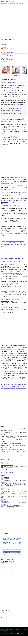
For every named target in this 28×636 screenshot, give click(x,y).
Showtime (12, 388)
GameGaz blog (18, 629)
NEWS (10, 82)
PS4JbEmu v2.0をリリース (15, 129)
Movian (2, 242)
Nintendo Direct (13, 242)
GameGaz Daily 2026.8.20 (7, 465)
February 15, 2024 (16, 113)
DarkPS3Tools (14, 384)
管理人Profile (11, 629)
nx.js (19, 242)
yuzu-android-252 (5, 205)
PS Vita (5, 386)
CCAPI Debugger (6, 384)
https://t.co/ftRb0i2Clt (16, 110)
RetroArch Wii (13, 244)
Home (2, 629)
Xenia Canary (20, 244)
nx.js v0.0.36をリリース (9, 121)
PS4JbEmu (6, 244)
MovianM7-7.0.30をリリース (14, 221)
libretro (22, 241)
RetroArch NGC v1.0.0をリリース (16, 375)
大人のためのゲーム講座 (8, 1)
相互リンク (6, 630)
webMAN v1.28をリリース (8, 273)
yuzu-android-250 (15, 200)
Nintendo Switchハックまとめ (15, 630)
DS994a (18, 241)
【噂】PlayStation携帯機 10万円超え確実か (11, 443)
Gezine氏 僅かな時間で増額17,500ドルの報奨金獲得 (13, 449)
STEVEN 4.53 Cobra (20, 388)
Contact (6, 629)
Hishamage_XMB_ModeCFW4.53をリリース (11, 286)
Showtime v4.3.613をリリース (8, 367)
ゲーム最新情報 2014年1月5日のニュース (13, 258)
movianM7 (7, 242)
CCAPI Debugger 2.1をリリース (13, 294)
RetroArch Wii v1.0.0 (5, 378)
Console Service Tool (11, 241)
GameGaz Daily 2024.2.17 (8, 79)
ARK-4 (3, 241)
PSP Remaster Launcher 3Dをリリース (18, 311)
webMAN (3, 389)
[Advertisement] (14, 21)
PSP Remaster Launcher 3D (14, 386)
